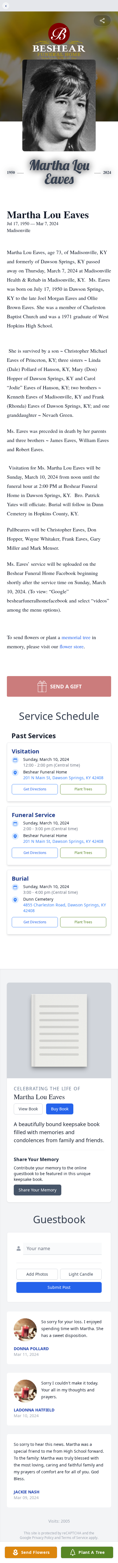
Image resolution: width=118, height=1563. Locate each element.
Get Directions (34, 789)
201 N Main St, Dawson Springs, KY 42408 (63, 777)
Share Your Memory (37, 1190)
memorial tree (76, 637)
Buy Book (59, 1109)
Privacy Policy (43, 1537)
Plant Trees (83, 789)
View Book (28, 1109)
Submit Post (59, 1287)
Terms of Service (74, 1537)
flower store (72, 646)
